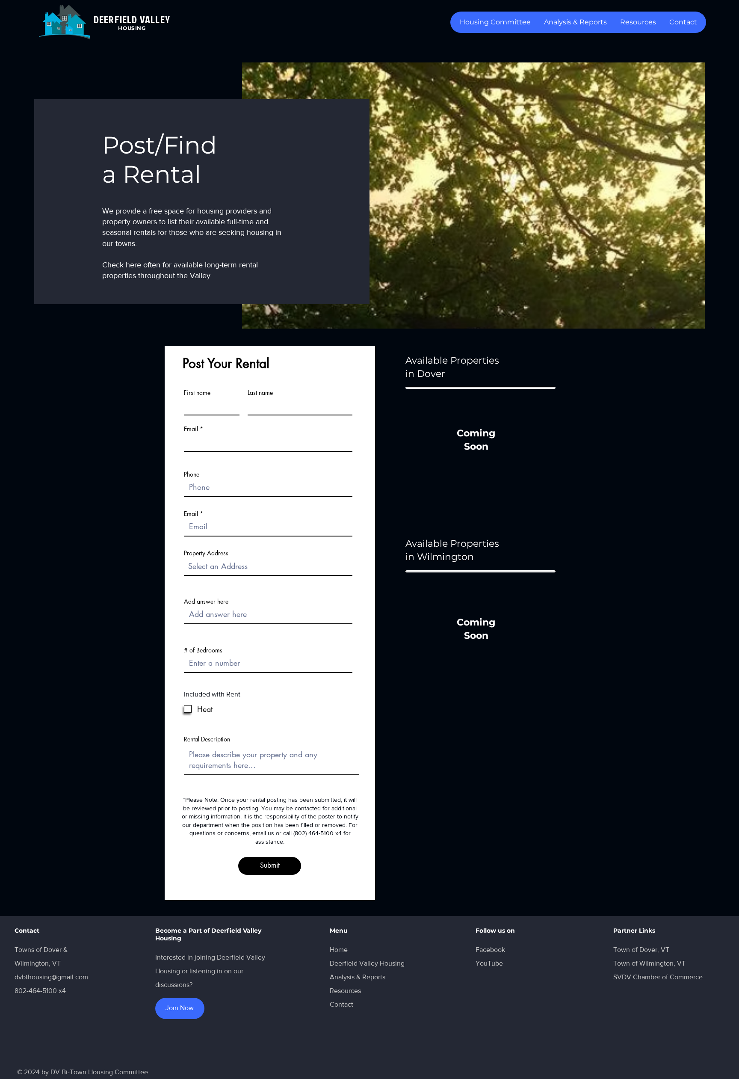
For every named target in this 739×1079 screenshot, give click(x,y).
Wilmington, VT (38, 963)
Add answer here (206, 602)
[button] (637, 22)
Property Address (206, 553)
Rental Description (207, 739)
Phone (191, 474)
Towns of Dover (38, 949)
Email (191, 429)
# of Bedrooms (203, 650)
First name (197, 393)
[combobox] (268, 566)
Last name (260, 393)
